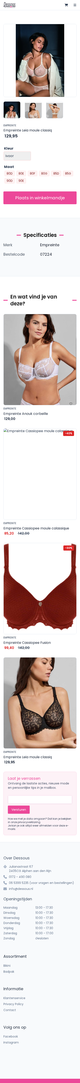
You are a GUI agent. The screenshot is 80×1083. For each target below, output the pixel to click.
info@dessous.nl (21, 889)
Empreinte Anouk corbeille (25, 413)
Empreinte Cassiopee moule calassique (36, 528)
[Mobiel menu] (75, 5)
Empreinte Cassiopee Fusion (27, 642)
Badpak (8, 971)
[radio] (9, 173)
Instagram (11, 1042)
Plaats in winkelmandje (40, 198)
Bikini (6, 965)
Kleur (8, 148)
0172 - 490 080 (20, 877)
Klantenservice (14, 998)
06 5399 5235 (19, 883)
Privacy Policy (13, 1004)
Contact (9, 1010)
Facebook (10, 1036)
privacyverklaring (29, 822)
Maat (9, 166)
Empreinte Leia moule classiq (27, 757)
